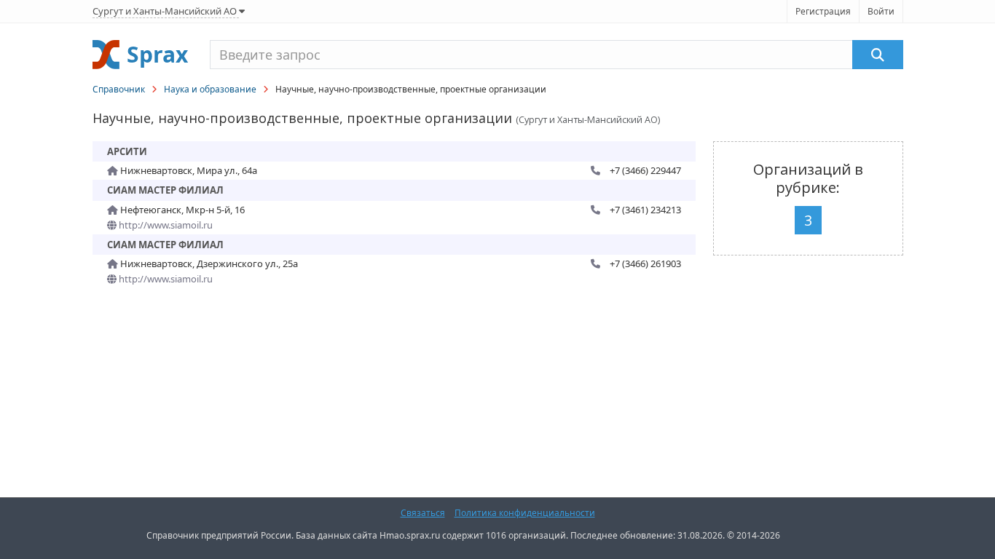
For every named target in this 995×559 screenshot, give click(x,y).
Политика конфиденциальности (525, 513)
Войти (881, 11)
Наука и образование (210, 89)
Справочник (119, 89)
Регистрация (823, 11)
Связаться (423, 513)
